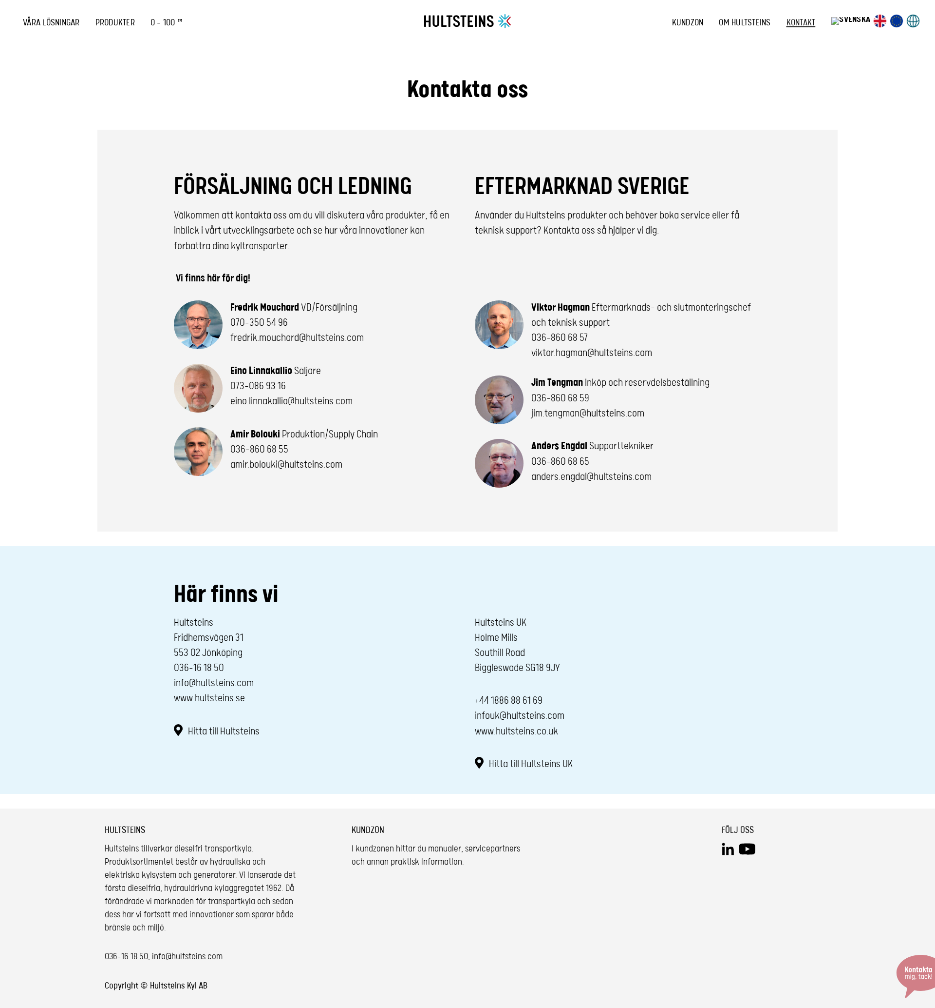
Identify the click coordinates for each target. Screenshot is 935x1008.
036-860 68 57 (559, 338)
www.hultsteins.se (209, 698)
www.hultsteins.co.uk (516, 731)
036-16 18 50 (199, 668)
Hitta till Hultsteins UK (530, 764)
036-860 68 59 (560, 398)
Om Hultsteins (744, 23)
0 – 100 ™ (166, 23)
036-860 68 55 (259, 449)
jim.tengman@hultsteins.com (587, 413)
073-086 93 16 (258, 386)
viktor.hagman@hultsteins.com (591, 353)
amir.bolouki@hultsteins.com (286, 465)
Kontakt (801, 23)
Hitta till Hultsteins (223, 731)
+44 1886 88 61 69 (508, 701)
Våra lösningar (51, 23)
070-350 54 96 (259, 323)
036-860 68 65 (560, 462)
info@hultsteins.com (214, 683)
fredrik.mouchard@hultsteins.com (297, 338)
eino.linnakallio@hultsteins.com (291, 401)
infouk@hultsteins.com (519, 716)
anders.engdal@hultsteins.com (591, 477)
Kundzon (688, 23)
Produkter (115, 23)
